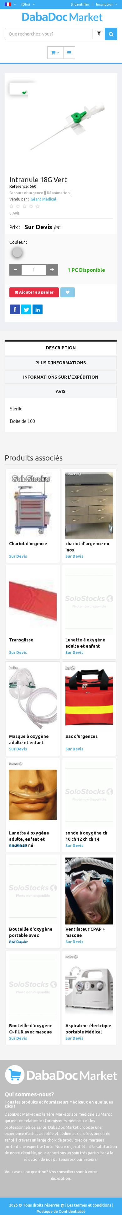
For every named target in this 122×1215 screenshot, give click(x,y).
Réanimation (58, 193)
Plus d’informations (60, 362)
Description (61, 347)
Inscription (105, 4)
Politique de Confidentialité (61, 1211)
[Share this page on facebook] (15, 309)
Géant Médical (43, 199)
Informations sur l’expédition (60, 377)
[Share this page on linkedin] (38, 309)
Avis (61, 391)
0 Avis (14, 213)
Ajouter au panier (35, 292)
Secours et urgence (26, 193)
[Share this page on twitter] (26, 309)
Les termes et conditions (89, 1205)
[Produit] (98, 34)
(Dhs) (26, 4)
